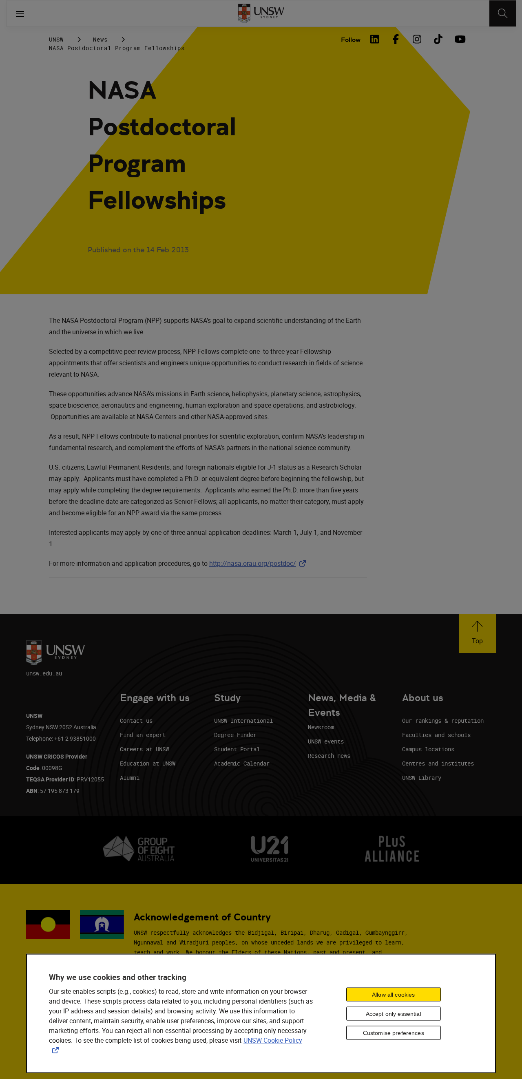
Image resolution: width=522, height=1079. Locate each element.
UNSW (56, 39)
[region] (261, 1013)
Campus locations (428, 749)
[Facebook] (395, 39)
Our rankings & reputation (443, 720)
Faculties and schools (436, 735)
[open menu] (20, 13)
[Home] (261, 13)
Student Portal (237, 749)
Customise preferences (393, 1032)
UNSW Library (421, 777)
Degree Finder (235, 735)
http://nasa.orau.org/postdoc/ (259, 563)
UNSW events (326, 741)
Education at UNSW (147, 763)
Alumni (129, 777)
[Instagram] (416, 39)
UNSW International (243, 720)
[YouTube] (459, 39)
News (100, 39)
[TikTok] (438, 39)
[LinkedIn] (374, 39)
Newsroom (321, 727)
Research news (329, 755)
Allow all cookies (393, 994)
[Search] (502, 13)
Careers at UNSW (144, 749)
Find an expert (143, 735)
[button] (477, 633)
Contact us (136, 720)
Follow (351, 40)
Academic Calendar (242, 763)
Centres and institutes (438, 763)
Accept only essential (393, 1013)
